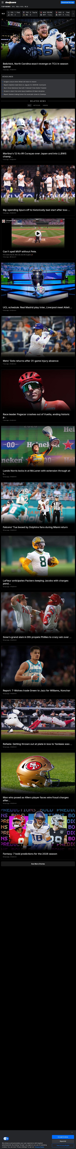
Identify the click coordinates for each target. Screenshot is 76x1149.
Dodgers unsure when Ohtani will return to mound (20, 81)
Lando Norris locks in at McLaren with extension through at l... (36, 472)
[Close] (72, 1132)
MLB (26, 6)
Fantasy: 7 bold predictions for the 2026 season (30, 853)
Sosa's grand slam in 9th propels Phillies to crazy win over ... (37, 637)
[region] (38, 1139)
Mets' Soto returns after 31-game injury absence (30, 360)
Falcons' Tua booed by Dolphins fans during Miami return (35, 527)
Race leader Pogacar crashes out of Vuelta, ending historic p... (36, 416)
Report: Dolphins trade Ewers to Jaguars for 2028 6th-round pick (25, 85)
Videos (45, 105)
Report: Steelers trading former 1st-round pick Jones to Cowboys (25, 94)
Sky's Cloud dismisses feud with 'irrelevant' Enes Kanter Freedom (25, 88)
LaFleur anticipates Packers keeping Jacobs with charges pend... (35, 582)
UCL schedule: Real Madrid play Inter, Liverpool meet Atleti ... (37, 307)
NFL (13, 6)
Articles (36, 105)
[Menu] (3, 2)
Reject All (63, 1141)
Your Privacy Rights (63, 1145)
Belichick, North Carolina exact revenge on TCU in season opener (35, 65)
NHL (22, 6)
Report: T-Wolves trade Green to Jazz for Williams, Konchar (36, 690)
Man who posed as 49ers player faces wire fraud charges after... (36, 799)
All (29, 105)
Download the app (67, 2)
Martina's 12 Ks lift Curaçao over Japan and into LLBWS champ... (34, 155)
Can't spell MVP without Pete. (20, 251)
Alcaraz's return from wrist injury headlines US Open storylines (24, 91)
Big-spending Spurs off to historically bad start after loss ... (36, 210)
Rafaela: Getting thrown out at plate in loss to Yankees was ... (37, 744)
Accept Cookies (63, 1137)
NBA (18, 6)
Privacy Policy (39, 1147)
